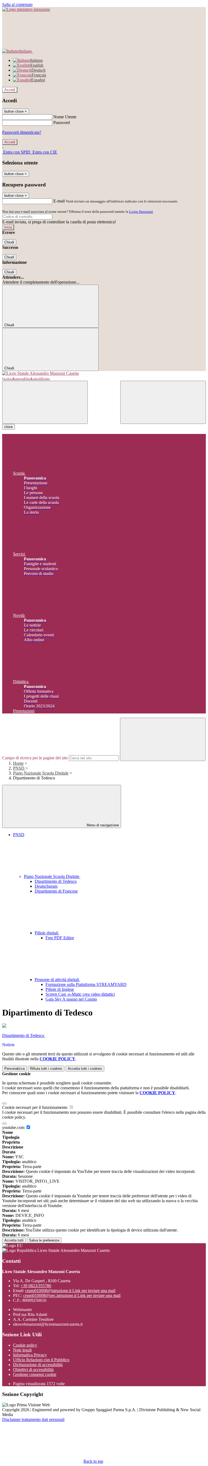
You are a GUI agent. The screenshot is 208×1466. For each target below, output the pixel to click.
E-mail (59, 201)
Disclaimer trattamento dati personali (33, 1419)
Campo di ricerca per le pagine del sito (35, 758)
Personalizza (14, 1069)
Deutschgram (46, 886)
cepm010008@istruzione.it (70, 1290)
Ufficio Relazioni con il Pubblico (41, 1359)
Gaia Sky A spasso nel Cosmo (71, 999)
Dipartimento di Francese (56, 891)
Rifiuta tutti (46, 1069)
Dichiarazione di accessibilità (38, 1364)
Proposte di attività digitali (57, 979)
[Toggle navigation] (45, 402)
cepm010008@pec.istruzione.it (72, 1295)
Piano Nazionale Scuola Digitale (41, 773)
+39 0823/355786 (36, 1285)
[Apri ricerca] (163, 402)
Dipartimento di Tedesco (56, 881)
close (8, 427)
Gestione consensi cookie (34, 1374)
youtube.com (13, 1127)
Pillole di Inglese (60, 989)
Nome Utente (64, 117)
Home (18, 763)
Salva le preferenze (44, 1240)
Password (61, 122)
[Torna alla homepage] (104, 373)
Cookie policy (25, 1345)
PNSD (19, 768)
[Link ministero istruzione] (26, 9)
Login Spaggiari (141, 212)
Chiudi (9, 242)
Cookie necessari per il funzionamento (35, 1107)
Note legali (22, 1350)
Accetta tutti (85, 1069)
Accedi (9, 90)
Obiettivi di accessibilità (33, 1369)
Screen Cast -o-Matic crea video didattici (80, 994)
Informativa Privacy (30, 1355)
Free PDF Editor (60, 937)
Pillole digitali (47, 933)
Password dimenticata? (21, 132)
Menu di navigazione (102, 825)
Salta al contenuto (17, 4)
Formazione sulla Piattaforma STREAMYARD (86, 984)
